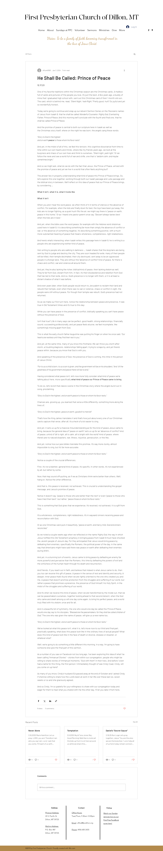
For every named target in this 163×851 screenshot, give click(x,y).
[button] (50, 30)
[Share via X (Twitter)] (44, 701)
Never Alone (34, 730)
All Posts (28, 54)
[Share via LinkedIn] (50, 701)
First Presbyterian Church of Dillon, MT (82, 17)
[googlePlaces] (152, 30)
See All (135, 722)
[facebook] (148, 30)
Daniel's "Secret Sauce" (117, 730)
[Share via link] (56, 701)
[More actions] (124, 70)
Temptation (72, 730)
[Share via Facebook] (38, 701)
